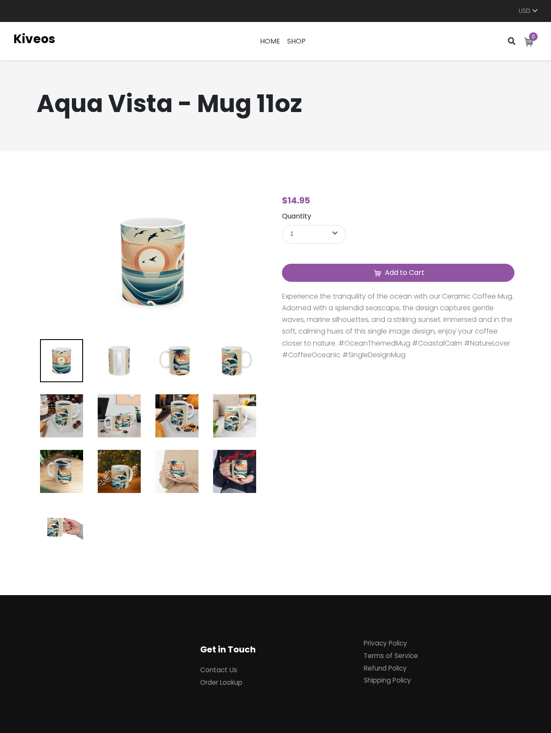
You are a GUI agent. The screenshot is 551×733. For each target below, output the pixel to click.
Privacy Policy (385, 643)
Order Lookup (221, 682)
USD (524, 11)
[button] (314, 234)
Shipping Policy (387, 680)
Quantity (296, 216)
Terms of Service (391, 655)
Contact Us (218, 669)
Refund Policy (385, 668)
